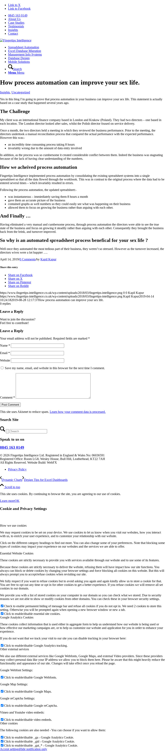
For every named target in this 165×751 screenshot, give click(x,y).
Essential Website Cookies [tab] (16, 553)
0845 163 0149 (17, 15)
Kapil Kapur (48, 259)
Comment (7, 397)
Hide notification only (33, 749)
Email (5, 353)
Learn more (7, 500)
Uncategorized (20, 92)
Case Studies (16, 22)
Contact (13, 33)
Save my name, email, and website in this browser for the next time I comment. (55, 368)
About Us (14, 19)
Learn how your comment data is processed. (78, 411)
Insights (13, 30)
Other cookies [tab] (9, 723)
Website (5, 360)
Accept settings (9, 749)
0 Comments (28, 259)
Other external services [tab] (14, 649)
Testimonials (16, 26)
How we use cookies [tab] (13, 525)
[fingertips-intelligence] (15, 40)
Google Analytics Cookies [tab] (16, 617)
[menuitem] (86, 15)
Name (5, 345)
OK (17, 500)
